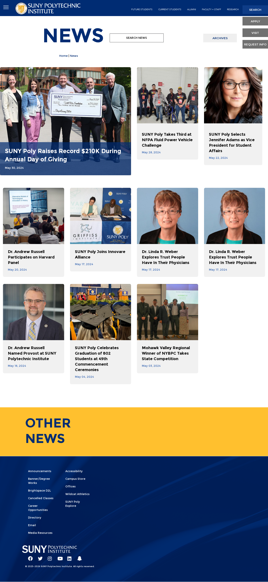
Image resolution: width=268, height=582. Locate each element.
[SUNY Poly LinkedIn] (68, 557)
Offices (70, 486)
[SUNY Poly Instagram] (49, 557)
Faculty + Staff (211, 9)
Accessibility (74, 471)
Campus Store (75, 479)
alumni (191, 9)
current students (169, 9)
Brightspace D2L (39, 490)
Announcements (39, 471)
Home (63, 56)
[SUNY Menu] (6, 7)
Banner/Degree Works (39, 481)
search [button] (255, 10)
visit (255, 33)
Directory (34, 517)
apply (255, 21)
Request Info (255, 44)
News (74, 56)
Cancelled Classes (40, 498)
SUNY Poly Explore (72, 504)
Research (233, 9)
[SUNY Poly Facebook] (29, 557)
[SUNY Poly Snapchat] (78, 557)
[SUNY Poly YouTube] (58, 557)
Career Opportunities (38, 508)
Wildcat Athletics (77, 494)
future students (141, 9)
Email (32, 525)
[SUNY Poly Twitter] (39, 557)
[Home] (48, 8)
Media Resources (40, 533)
